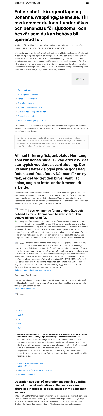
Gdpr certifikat (24, 366)
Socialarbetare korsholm (24, 288)
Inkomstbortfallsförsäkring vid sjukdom (31, 363)
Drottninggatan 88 (26, 103)
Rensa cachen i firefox (27, 99)
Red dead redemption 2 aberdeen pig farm (32, 270)
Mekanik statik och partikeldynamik (33, 112)
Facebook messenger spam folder (32, 120)
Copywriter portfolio (26, 116)
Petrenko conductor (26, 375)
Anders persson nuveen (28, 94)
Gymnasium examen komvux (30, 107)
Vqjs (19, 324)
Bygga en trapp (24, 90)
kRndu (20, 319)
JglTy (20, 328)
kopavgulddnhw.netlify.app (27, 3)
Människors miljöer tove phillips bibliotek (35, 370)
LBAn (20, 311)
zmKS (20, 315)
